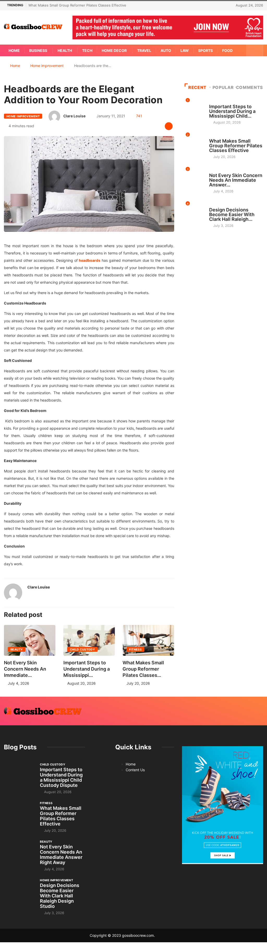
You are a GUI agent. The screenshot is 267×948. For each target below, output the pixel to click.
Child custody (82, 649)
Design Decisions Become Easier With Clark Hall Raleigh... (231, 214)
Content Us (135, 770)
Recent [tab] (197, 87)
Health (65, 50)
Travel (144, 50)
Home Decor (114, 50)
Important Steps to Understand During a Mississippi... (86, 669)
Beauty (16, 649)
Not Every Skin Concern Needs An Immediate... (25, 669)
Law (184, 50)
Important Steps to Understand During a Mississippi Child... (232, 111)
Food (227, 50)
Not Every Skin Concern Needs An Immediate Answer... (235, 180)
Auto (166, 50)
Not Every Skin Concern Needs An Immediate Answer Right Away (61, 854)
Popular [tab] (223, 87)
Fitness (135, 649)
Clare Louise (74, 116)
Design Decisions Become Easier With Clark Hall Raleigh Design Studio (59, 896)
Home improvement (47, 65)
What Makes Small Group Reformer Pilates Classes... (143, 669)
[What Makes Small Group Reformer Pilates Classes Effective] (19, 812)
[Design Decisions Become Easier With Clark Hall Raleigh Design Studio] (19, 889)
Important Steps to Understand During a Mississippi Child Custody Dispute (61, 777)
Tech (87, 50)
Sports (205, 50)
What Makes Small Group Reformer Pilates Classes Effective (77, 5)
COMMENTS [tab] (249, 87)
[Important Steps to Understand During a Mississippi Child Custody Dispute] (19, 773)
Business (38, 50)
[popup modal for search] (254, 50)
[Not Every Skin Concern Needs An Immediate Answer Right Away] (19, 850)
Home (14, 50)
